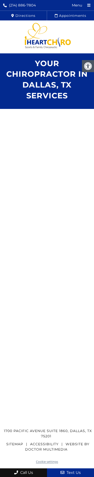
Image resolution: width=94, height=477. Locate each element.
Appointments (72, 15)
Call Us (26, 472)
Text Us (73, 472)
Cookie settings (47, 461)
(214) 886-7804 (22, 5)
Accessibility (44, 444)
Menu (77, 5)
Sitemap (14, 444)
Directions (24, 15)
